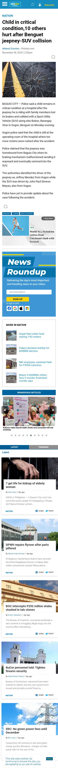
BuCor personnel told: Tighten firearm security (25, 669)
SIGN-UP (17, 299)
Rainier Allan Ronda (16, 554)
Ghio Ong (12, 492)
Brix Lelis (11, 738)
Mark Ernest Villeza (15, 676)
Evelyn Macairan (14, 615)
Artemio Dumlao (10, 48)
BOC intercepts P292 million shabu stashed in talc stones (29, 607)
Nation (7, 15)
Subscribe (49, 5)
